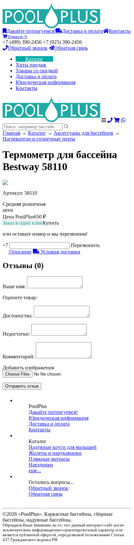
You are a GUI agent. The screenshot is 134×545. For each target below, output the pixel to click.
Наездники (41, 464)
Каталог (34, 59)
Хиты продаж (31, 65)
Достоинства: (18, 315)
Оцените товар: (20, 297)
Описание (20, 251)
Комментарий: (18, 356)
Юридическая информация (45, 82)
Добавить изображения (28, 367)
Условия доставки (59, 251)
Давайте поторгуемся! (31, 31)
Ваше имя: (14, 286)
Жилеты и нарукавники (55, 453)
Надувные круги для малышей (63, 447)
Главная (11, 133)
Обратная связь (71, 48)
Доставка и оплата (82, 31)
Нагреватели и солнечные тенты (39, 139)
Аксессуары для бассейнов (83, 133)
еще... (35, 470)
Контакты (120, 31)
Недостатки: (16, 334)
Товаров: (17, 36)
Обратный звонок (27, 48)
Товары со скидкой (37, 70)
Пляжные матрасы (49, 459)
